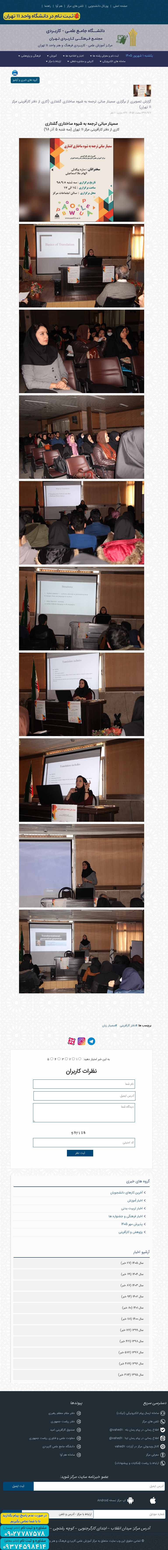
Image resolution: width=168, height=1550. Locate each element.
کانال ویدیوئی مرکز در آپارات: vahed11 (137, 1446)
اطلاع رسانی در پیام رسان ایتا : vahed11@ (134, 1438)
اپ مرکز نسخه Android (111, 1500)
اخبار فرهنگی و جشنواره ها (126, 1216)
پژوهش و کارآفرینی (131, 1232)
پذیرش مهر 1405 (132, 1224)
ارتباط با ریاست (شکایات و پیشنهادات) (137, 1463)
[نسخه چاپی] (15, 75)
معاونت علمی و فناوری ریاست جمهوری (52, 1438)
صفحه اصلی (120, 6)
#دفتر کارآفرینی (128, 1025)
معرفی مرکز (152, 1454)
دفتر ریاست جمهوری (63, 1421)
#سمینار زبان (109, 1025)
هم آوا (59, 6)
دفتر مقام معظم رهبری (61, 1413)
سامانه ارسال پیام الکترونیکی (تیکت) (138, 1413)
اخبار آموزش (135, 1200)
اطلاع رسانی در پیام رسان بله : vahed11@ (134, 1429)
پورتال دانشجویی (98, 6)
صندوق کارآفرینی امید (62, 1429)
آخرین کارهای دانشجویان (126, 1192)
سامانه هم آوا (67, 1454)
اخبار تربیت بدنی (132, 1208)
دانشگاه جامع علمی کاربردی (58, 1446)
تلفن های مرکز (75, 6)
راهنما (47, 6)
